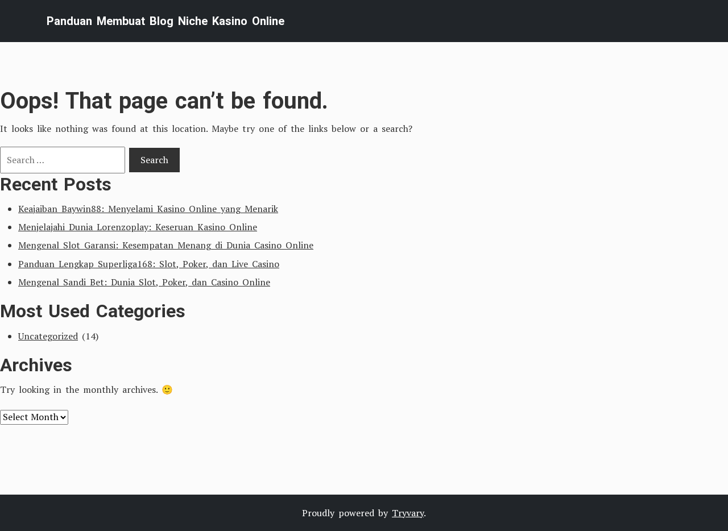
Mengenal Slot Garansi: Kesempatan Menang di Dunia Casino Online (165, 245)
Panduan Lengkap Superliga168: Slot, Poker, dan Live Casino (148, 264)
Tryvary (408, 513)
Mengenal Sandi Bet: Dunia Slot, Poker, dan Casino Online (144, 282)
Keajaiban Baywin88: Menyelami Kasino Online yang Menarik (148, 208)
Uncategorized (48, 336)
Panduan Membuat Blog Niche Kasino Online (165, 21)
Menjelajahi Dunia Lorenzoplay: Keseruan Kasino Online (137, 227)
